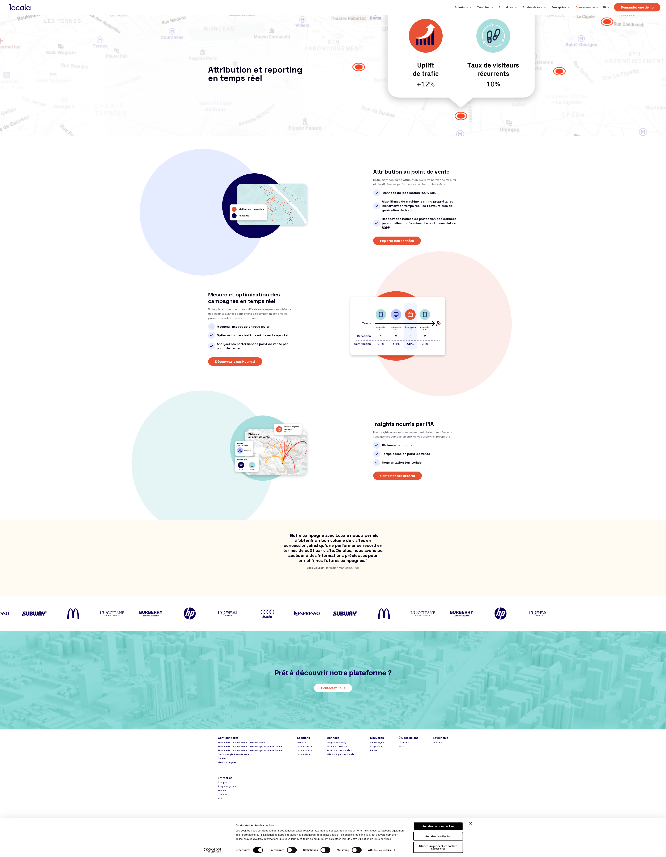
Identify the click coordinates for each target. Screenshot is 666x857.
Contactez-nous (586, 7)
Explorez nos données (397, 241)
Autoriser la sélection (438, 836)
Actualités (506, 7)
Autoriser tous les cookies (438, 826)
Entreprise (559, 7)
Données (483, 7)
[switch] (292, 850)
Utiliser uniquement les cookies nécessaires (438, 847)
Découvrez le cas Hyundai (235, 361)
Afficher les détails (379, 850)
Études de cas (532, 7)
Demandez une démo (637, 7)
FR (604, 7)
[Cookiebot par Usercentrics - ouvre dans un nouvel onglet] (212, 850)
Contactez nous (333, 688)
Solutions (461, 7)
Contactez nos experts (397, 476)
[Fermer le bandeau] (470, 823)
